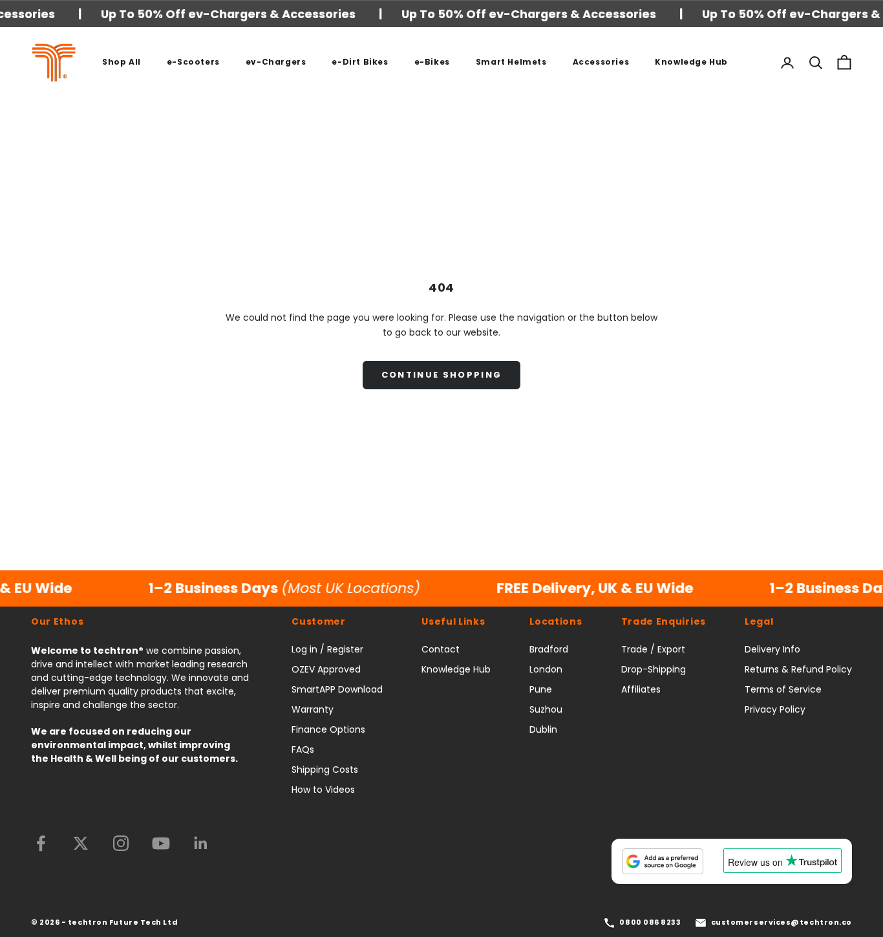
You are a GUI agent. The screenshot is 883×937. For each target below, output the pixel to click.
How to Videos (323, 789)
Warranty (313, 709)
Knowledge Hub (691, 61)
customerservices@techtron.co (781, 922)
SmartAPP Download (337, 689)
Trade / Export (653, 649)
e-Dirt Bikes (360, 61)
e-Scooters (193, 61)
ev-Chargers (276, 61)
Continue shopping (441, 375)
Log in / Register (327, 649)
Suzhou (545, 709)
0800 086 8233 (650, 922)
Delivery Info (772, 649)
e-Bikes (432, 61)
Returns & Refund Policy (798, 669)
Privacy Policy (775, 709)
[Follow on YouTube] (161, 843)
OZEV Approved (326, 669)
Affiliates (641, 689)
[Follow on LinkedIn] (201, 843)
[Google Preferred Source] (662, 861)
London (545, 669)
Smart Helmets (511, 61)
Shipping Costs (325, 769)
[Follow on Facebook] (40, 843)
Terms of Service (783, 689)
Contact (440, 649)
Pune (540, 689)
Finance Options (328, 729)
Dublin (543, 729)
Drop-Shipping (653, 669)
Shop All (121, 61)
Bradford (548, 649)
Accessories (601, 61)
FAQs (303, 749)
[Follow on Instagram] (121, 843)
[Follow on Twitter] (80, 843)
